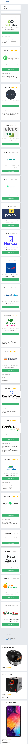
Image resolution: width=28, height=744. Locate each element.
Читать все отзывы (6, 79)
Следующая (9, 639)
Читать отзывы (11, 32)
